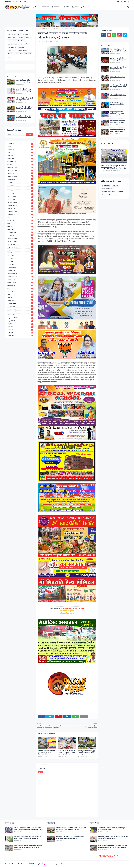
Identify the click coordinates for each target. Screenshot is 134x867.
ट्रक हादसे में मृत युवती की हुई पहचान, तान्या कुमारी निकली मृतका (118, 59)
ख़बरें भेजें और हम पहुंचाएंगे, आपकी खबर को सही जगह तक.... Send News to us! (113, 167)
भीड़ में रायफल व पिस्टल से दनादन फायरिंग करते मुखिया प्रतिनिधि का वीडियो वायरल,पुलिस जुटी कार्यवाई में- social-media (28, 828)
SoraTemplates (43, 864)
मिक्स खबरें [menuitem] (56, 7)
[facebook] (118, 1)
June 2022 (20, 291)
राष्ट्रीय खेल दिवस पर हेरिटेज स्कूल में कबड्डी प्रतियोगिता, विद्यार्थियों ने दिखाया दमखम (23, 81)
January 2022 (20, 306)
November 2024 (20, 205)
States (10, 57)
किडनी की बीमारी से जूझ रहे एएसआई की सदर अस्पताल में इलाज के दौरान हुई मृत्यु (117, 104)
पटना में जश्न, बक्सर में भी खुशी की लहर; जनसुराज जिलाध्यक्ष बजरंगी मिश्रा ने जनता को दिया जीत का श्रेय (118, 86)
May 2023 (20, 259)
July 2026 (20, 146)
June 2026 (20, 149)
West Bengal (27, 54)
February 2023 (20, 267)
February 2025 (20, 197)
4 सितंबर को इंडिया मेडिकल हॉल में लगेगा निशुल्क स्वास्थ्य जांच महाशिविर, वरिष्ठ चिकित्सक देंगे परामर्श (24, 99)
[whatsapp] (114, 35)
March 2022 (20, 300)
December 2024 (20, 202)
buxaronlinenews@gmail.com (73, 608)
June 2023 (20, 256)
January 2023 (20, 270)
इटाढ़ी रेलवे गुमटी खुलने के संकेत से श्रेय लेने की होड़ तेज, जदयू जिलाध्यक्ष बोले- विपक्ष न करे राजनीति (23, 90)
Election (10, 44)
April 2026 (20, 155)
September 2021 (20, 318)
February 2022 (20, 303)
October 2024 (20, 208)
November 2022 (20, 276)
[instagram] (128, 1)
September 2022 (20, 282)
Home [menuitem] (37, 7)
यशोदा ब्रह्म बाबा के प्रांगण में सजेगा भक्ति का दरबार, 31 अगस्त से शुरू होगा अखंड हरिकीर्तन (46, 752)
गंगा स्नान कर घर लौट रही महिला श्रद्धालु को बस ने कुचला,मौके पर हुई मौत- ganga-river (113, 828)
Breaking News (12, 37)
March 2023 (20, 264)
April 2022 (20, 297)
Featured (28, 37)
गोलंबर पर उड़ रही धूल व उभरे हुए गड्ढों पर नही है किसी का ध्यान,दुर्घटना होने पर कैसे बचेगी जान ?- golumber (28, 846)
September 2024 (20, 211)
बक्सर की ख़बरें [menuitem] (45, 7)
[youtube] (121, 1)
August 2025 (20, 179)
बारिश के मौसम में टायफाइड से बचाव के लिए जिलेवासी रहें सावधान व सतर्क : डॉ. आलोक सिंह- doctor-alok (27, 837)
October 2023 (20, 244)
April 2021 (20, 332)
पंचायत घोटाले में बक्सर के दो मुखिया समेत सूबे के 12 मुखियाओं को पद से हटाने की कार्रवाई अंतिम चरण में (118, 50)
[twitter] (125, 1)
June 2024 (20, 220)
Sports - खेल (18, 54)
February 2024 (20, 232)
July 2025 (20, 182)
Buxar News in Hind (13, 41)
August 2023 (20, 250)
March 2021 (20, 335)
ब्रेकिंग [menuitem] (67, 7)
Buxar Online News (44, 42)
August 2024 (20, 214)
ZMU (109, 857)
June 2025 (20, 185)
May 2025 (20, 188)
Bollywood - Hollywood (22, 50)
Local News (25, 34)
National (10, 54)
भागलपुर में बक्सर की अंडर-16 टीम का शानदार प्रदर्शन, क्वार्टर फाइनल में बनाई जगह (23, 117)
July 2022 (20, 288)
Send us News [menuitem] (87, 7)
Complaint (11, 50)
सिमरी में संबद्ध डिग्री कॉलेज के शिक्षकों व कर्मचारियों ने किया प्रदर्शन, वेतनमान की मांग (117, 131)
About (16, 1)
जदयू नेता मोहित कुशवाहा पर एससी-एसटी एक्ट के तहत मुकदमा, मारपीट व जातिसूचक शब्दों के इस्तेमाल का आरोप (118, 95)
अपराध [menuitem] (76, 7)
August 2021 (20, 321)
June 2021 (20, 326)
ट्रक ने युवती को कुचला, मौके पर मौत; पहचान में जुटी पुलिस (118, 68)
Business (21, 37)
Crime (22, 41)
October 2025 (20, 173)
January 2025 (20, 200)
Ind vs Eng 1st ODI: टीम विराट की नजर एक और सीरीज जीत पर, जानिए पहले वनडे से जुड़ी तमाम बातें (70, 837)
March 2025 (20, 194)
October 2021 (20, 315)
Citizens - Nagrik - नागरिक (21, 44)
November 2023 (20, 241)
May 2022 (20, 294)
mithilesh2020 (102, 857)
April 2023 (20, 262)
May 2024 (20, 223)
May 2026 (20, 152)
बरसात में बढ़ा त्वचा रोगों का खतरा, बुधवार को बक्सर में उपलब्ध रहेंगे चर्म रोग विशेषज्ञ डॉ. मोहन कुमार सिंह (118, 77)
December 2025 (20, 167)
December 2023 (20, 238)
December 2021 (20, 309)
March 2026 (20, 158)
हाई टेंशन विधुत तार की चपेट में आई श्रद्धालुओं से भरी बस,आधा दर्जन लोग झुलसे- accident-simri (113, 837)
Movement (21, 47)
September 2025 (20, 176)
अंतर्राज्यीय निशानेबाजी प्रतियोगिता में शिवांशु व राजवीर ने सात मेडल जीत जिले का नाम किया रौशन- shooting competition (71, 828)
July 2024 (20, 217)
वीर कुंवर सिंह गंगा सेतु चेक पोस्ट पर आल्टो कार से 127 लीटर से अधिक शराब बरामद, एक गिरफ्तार (66, 752)
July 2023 (20, 253)
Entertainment (12, 47)
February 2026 (20, 161)
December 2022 (20, 273)
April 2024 (20, 226)
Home (9, 1)
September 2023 (20, 247)
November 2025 (20, 170)
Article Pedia (116, 857)
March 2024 (20, 229)
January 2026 (20, 164)
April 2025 (20, 191)
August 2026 (20, 143)
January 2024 (20, 235)
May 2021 (20, 329)
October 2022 (20, 279)
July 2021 (20, 324)
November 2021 (20, 312)
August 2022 (20, 285)
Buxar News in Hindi (13, 34)
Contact (24, 1)
